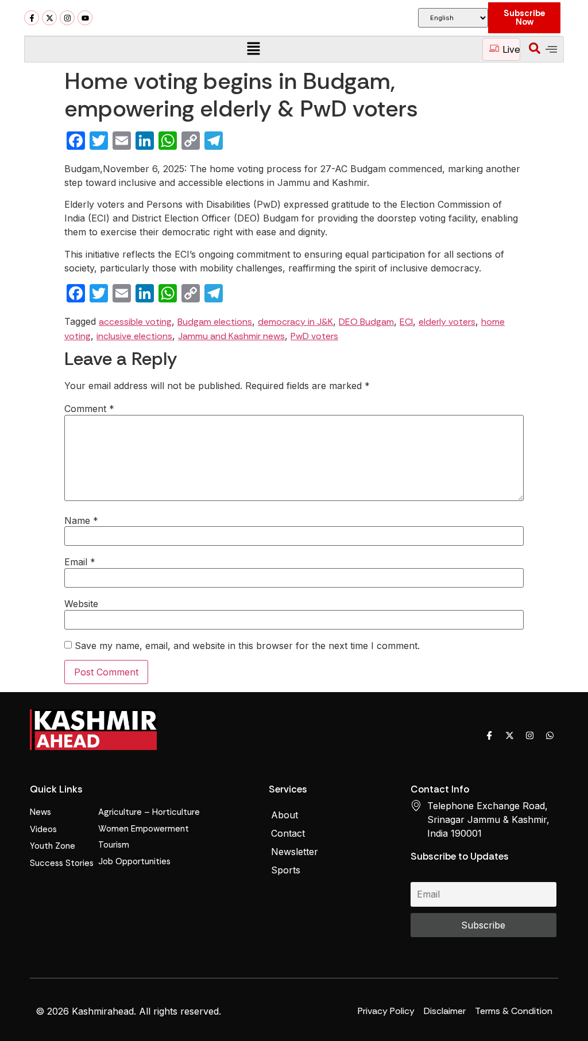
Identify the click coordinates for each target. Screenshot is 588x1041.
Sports (285, 870)
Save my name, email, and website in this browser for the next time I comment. (247, 645)
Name (81, 520)
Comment (89, 408)
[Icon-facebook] (489, 735)
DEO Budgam (366, 322)
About (284, 815)
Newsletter (294, 851)
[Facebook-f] (31, 17)
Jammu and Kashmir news (231, 336)
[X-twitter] (49, 17)
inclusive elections (134, 336)
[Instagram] (67, 17)
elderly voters (447, 322)
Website (81, 603)
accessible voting (135, 322)
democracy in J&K (295, 322)
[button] (253, 49)
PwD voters (314, 336)
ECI (406, 322)
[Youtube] (85, 17)
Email (79, 561)
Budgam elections (214, 322)
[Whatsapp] (549, 735)
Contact (288, 833)
